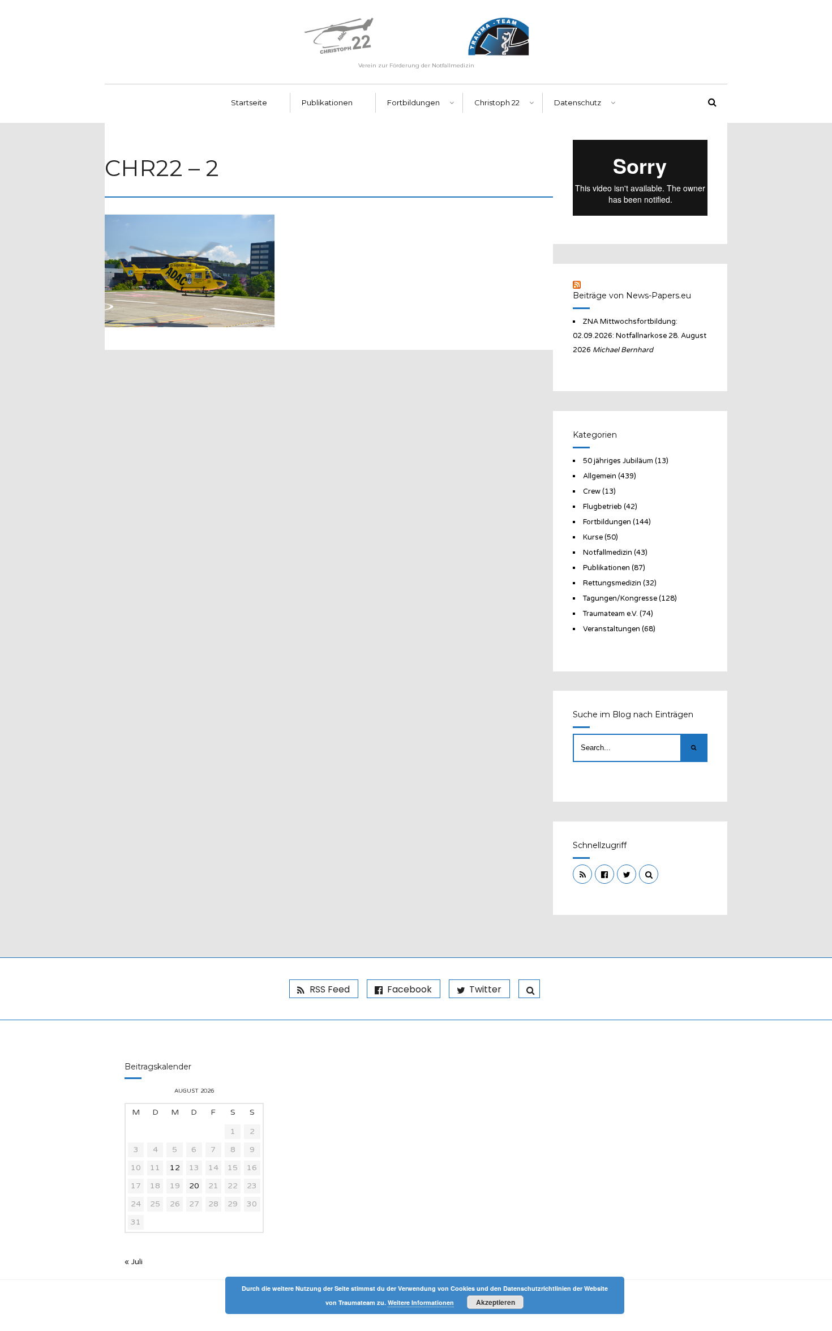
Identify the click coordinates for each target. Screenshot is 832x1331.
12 (175, 1167)
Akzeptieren (495, 1302)
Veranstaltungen (611, 629)
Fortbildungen (413, 102)
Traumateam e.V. (610, 613)
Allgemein (599, 476)
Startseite (249, 102)
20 (194, 1186)
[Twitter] (626, 874)
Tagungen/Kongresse (620, 598)
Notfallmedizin (607, 552)
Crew (592, 491)
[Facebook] (604, 874)
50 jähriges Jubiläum (618, 460)
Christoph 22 (497, 102)
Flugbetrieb (602, 506)
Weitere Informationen (421, 1302)
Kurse (593, 537)
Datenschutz (577, 102)
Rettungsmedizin (612, 583)
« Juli (134, 1261)
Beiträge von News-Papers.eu (632, 295)
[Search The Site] (648, 874)
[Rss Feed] (582, 874)
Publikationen (327, 102)
